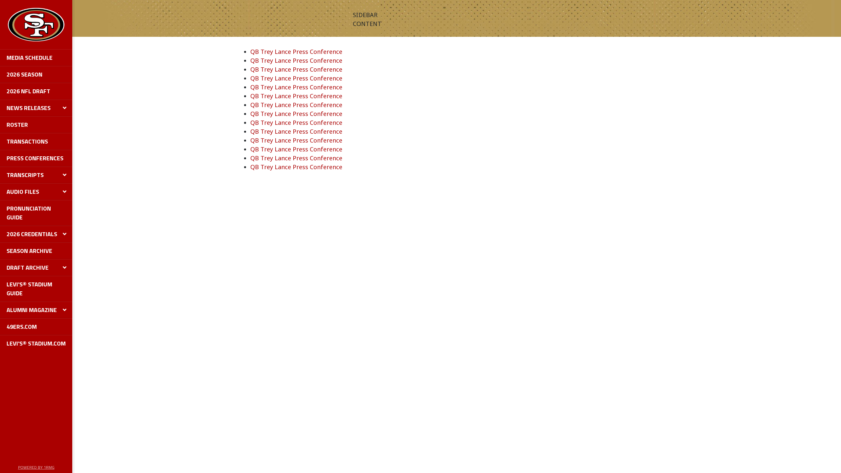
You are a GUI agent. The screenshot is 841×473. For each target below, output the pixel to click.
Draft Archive (28, 267)
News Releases (29, 107)
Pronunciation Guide (29, 213)
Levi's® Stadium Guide (29, 289)
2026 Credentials (32, 234)
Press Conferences (35, 158)
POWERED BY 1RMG (36, 467)
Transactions (27, 141)
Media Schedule (30, 57)
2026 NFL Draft (28, 91)
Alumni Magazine (32, 309)
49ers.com (22, 326)
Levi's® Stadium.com (36, 343)
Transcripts (25, 174)
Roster (17, 124)
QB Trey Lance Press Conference (296, 52)
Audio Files (23, 191)
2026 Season (24, 74)
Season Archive (29, 250)
